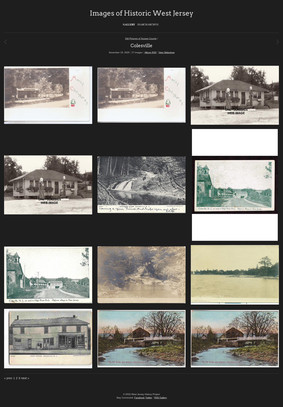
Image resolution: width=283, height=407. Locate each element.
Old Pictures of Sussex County (141, 38)
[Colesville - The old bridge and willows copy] (235, 366)
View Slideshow (167, 52)
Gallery (129, 24)
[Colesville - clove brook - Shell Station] (235, 124)
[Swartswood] (277, 41)
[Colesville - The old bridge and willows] (141, 366)
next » (25, 378)
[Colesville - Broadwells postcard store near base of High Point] (141, 121)
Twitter (148, 397)
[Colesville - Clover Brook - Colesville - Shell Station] (48, 213)
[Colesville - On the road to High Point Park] (48, 302)
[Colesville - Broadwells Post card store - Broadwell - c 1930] (48, 123)
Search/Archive (148, 24)
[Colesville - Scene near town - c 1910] (141, 302)
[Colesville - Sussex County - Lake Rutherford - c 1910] (235, 303)
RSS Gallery (160, 397)
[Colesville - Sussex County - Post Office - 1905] (48, 367)
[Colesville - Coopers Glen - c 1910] (141, 212)
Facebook (139, 397)
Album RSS (150, 52)
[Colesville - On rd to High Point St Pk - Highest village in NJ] (235, 240)
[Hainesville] (5, 41)
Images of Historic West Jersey (141, 13)
